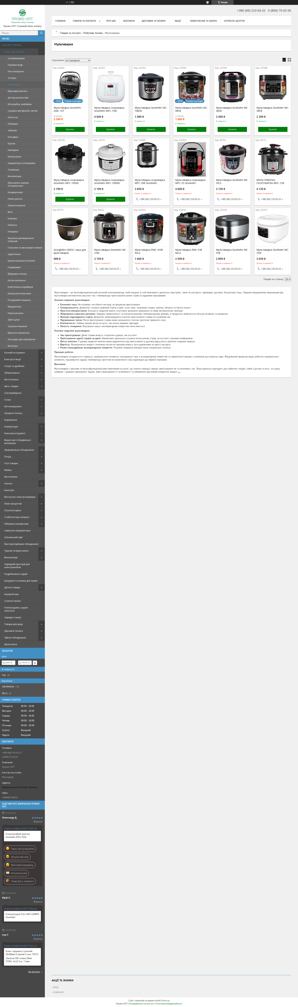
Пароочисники (15, 313)
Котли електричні (17, 280)
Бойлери (12, 218)
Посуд (7, 456)
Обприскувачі (12, 372)
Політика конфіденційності (169, 1004)
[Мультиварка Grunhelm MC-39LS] (232, 159)
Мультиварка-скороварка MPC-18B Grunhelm (150, 181)
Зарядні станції (12, 617)
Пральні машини (16, 205)
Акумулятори (11, 594)
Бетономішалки (13, 406)
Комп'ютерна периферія (20, 286)
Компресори (11, 426)
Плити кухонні (15, 198)
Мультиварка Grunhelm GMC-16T (67, 109)
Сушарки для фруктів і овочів (22, 110)
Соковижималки (16, 58)
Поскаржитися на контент (141, 1004)
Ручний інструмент (14, 352)
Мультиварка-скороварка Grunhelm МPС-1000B (69, 181)
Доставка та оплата (154, 20)
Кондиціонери (15, 192)
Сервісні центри (234, 20)
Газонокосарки (12, 510)
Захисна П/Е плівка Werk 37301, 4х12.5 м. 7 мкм (19, 960)
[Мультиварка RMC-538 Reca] (191, 229)
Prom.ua (166, 1000)
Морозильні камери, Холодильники (18, 184)
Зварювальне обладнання (19, 449)
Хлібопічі (12, 225)
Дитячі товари (12, 587)
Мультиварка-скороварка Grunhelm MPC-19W (109, 109)
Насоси (8, 483)
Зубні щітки (14, 319)
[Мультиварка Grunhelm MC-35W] (273, 229)
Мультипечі (10, 644)
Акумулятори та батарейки (21, 163)
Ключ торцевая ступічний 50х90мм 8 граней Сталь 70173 (22, 953)
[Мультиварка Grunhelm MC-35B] (232, 229)
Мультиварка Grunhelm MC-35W (272, 251)
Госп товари (11, 463)
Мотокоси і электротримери (19, 496)
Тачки (7, 399)
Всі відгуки (34, 971)
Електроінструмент (15, 433)
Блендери (13, 137)
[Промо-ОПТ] (22, 16)
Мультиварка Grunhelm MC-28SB (232, 109)
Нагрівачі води (15, 64)
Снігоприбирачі (12, 392)
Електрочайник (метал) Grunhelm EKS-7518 (18, 835)
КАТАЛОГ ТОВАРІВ (11, 45)
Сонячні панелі (12, 600)
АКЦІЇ (178, 20)
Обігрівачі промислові (16, 523)
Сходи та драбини (14, 366)
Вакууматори (14, 306)
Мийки (8, 470)
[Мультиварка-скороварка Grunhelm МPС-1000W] (110, 159)
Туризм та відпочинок (16, 550)
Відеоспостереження (18, 332)
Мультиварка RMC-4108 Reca (149, 251)
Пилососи (13, 117)
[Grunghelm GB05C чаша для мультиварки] (70, 229)
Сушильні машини (17, 326)
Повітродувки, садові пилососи (16, 609)
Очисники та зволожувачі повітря (25, 247)
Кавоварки (13, 150)
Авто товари (11, 386)
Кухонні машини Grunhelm (21, 260)
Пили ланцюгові (13, 503)
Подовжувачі (14, 267)
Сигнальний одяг (13, 537)
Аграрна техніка (13, 413)
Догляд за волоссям (18, 97)
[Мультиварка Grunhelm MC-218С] (110, 229)
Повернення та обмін (203, 20)
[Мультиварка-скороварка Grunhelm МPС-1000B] (70, 159)
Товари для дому (13, 624)
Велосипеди (11, 557)
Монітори (13, 345)
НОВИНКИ (58, 992)
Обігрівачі (13, 123)
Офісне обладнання (15, 637)
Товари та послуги (84, 20)
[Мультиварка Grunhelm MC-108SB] (151, 87)
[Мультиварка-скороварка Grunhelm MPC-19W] (110, 87)
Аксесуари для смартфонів (21, 339)
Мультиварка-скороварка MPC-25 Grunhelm (190, 181)
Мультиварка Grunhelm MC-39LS (232, 181)
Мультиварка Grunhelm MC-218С (110, 251)
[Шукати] (41, 33)
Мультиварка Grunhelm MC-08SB (191, 109)
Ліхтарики (13, 231)
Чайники (12, 130)
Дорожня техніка (13, 630)
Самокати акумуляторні (17, 530)
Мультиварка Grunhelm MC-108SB (151, 109)
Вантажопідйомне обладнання (21, 543)
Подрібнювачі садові (15, 573)
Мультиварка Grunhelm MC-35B (232, 251)
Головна (60, 20)
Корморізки (10, 419)
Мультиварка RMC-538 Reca (188, 251)
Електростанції (12, 359)
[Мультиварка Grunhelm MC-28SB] (232, 87)
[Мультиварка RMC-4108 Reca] (151, 229)
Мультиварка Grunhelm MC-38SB (272, 109)
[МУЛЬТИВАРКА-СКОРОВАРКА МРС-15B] (273, 159)
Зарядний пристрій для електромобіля (17, 566)
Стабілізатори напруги (16, 517)
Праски (11, 143)
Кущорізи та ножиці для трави (20, 580)
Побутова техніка (14, 51)
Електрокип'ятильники (19, 293)
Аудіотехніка (14, 254)
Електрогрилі (14, 156)
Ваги (10, 212)
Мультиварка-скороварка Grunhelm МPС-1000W (109, 181)
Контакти (129, 20)
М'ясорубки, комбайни (20, 104)
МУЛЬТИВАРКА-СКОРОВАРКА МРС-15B (270, 181)
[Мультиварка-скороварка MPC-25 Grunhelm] (191, 159)
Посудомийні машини (19, 300)
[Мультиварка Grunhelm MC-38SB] (273, 87)
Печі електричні (16, 71)
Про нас (111, 20)
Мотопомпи (10, 476)
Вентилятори (14, 176)
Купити (70, 129)
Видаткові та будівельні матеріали (17, 441)
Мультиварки (14, 84)
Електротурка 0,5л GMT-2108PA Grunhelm (22, 916)
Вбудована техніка (17, 273)
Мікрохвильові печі (17, 91)
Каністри (9, 490)
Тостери (12, 78)
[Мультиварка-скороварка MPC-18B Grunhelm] (151, 159)
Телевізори (13, 169)
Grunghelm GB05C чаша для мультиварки (70, 251)
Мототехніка (11, 379)
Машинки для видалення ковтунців (21, 240)
